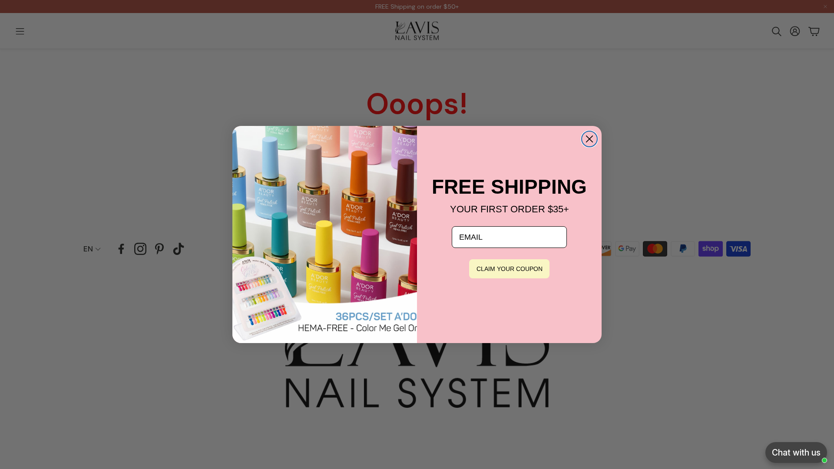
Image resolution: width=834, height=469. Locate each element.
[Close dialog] (589, 139)
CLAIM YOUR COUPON (510, 268)
